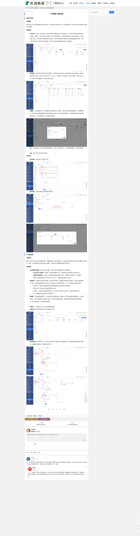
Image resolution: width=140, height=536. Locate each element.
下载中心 (99, 3)
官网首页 (112, 3)
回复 (33, 460)
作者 (34, 467)
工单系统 (42, 8)
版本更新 (94, 3)
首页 (71, 3)
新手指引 (75, 3)
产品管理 (31, 419)
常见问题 (88, 3)
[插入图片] (84, 440)
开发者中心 (106, 3)
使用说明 (81, 3)
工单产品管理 (44, 419)
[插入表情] (82, 440)
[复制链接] (60, 409)
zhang (30, 472)
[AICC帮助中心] (44, 4)
